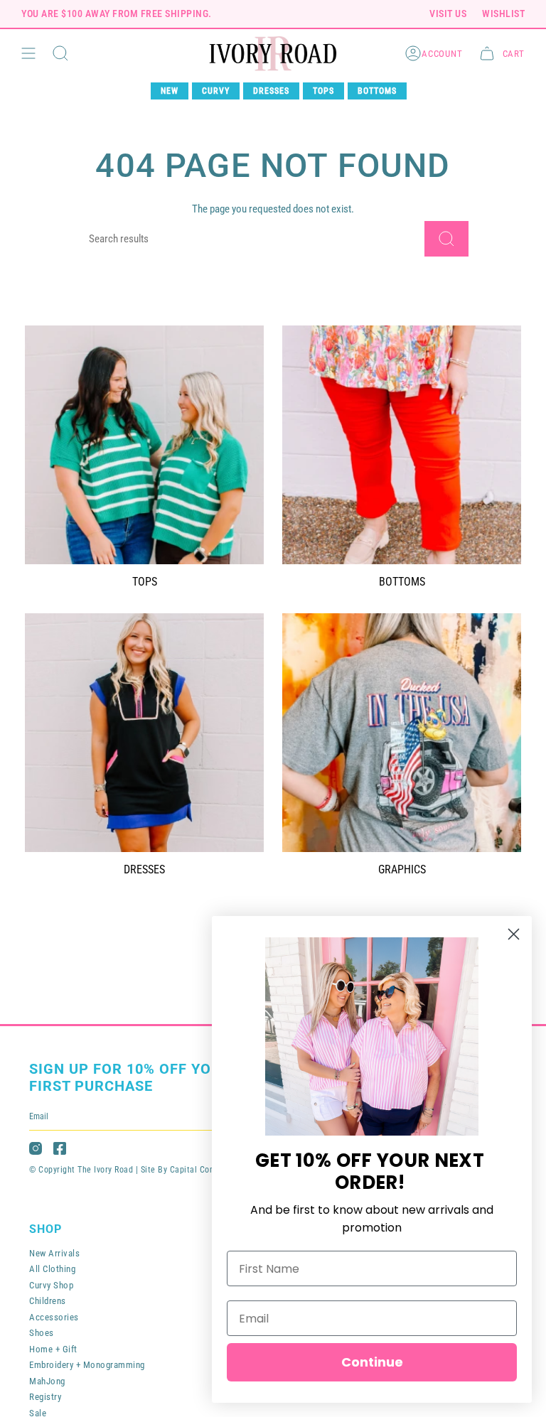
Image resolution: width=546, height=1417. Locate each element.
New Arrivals (54, 1253)
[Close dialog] (513, 934)
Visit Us (447, 13)
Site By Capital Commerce (190, 1170)
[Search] (446, 239)
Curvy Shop (51, 1285)
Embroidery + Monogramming (87, 1364)
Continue (372, 1362)
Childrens (47, 1300)
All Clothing (52, 1269)
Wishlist (503, 13)
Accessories (54, 1317)
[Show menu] (28, 53)
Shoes (41, 1332)
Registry (45, 1396)
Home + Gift (53, 1349)
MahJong (47, 1381)
